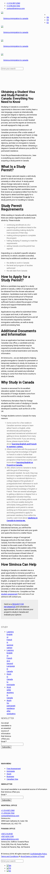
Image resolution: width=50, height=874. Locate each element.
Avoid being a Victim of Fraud (32, 856)
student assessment (9, 594)
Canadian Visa (12, 779)
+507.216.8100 (7, 834)
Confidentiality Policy (38, 854)
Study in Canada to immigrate (11, 679)
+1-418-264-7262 (13, 6)
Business (10, 776)
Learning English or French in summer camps (10, 640)
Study (9, 774)
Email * (4, 741)
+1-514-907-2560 (13, 3)
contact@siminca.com (16, 8)
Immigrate (11, 771)
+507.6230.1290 (7, 836)
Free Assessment (14, 769)
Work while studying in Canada (10, 692)
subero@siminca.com (10, 839)
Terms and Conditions (10, 856)
